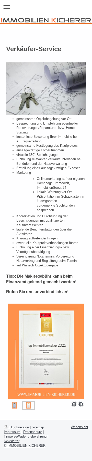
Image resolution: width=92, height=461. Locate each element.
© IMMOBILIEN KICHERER (24, 446)
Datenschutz (32, 432)
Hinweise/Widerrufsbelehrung (25, 436)
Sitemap (38, 427)
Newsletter (11, 441)
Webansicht (79, 427)
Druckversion (19, 427)
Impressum (12, 432)
